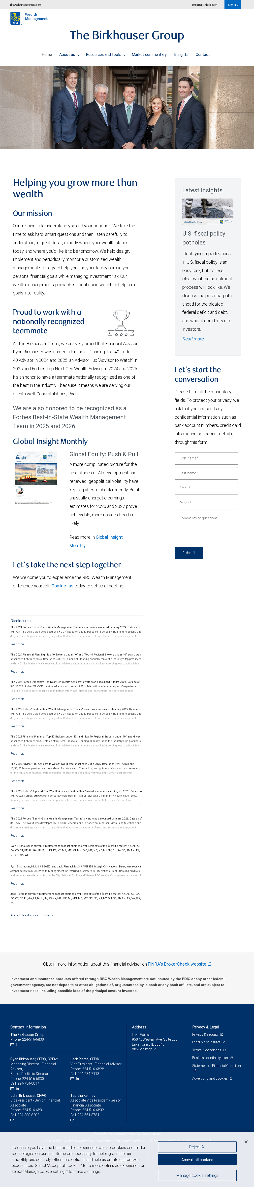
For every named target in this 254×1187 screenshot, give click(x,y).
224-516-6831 (33, 1110)
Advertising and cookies (210, 1078)
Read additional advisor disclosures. (32, 915)
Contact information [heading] (28, 1026)
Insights (181, 54)
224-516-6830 (33, 1078)
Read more (192, 339)
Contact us (62, 586)
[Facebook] (17, 1044)
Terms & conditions (207, 1050)
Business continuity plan (210, 1058)
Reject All (197, 1146)
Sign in (232, 4)
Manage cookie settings (197, 1175)
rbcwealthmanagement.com (25, 4)
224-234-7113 (88, 1073)
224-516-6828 (93, 1069)
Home (47, 54)
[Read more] (17, 644)
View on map (142, 1049)
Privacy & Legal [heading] (205, 1026)
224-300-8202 (28, 1115)
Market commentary (149, 54)
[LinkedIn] (18, 1088)
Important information (204, 4)
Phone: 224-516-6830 (27, 1039)
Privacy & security (205, 1034)
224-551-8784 (88, 1115)
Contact (203, 54)
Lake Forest (141, 1034)
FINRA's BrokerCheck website (177, 964)
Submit (188, 553)
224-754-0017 (28, 1083)
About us (67, 54)
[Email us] (12, 1044)
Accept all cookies (197, 1159)
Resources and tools (104, 54)
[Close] (246, 1141)
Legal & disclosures (206, 1042)
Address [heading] (139, 1026)
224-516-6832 (93, 1110)
